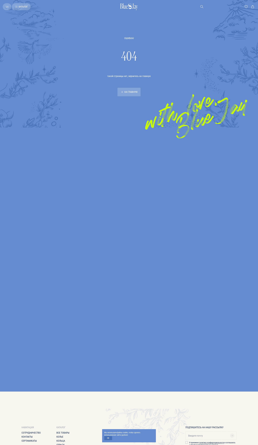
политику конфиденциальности (211, 443)
